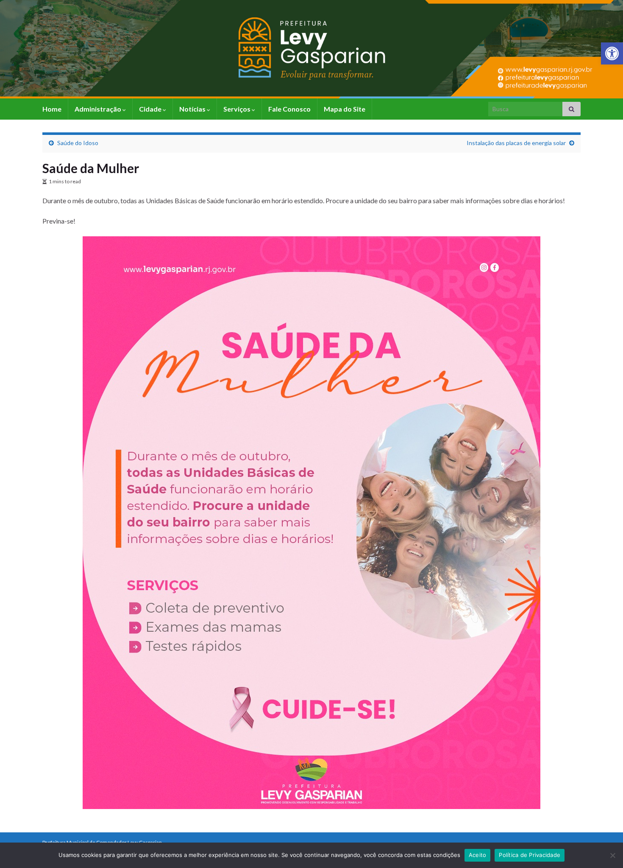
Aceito (478, 854)
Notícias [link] (193, 109)
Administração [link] (98, 109)
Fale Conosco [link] (289, 109)
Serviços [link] (237, 109)
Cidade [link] (151, 109)
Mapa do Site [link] (344, 109)
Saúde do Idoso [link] (77, 142)
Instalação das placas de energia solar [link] (516, 142)
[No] (612, 855)
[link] (612, 53)
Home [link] (51, 109)
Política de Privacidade (529, 854)
